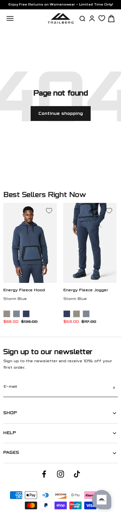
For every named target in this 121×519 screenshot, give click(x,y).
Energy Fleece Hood (24, 290)
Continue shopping (60, 113)
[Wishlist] (102, 18)
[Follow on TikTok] (77, 474)
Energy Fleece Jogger (85, 290)
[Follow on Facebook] (44, 474)
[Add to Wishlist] (49, 210)
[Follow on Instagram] (60, 474)
